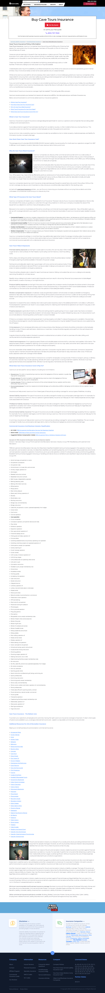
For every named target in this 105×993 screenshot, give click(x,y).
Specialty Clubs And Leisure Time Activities (22, 834)
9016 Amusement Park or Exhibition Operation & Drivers (51, 435)
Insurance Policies (40, 4)
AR (78, 964)
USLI (77, 941)
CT (87, 964)
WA (80, 973)
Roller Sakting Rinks (16, 805)
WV (85, 973)
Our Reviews (13, 979)
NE (78, 970)
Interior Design (15, 787)
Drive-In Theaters (15, 761)
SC (85, 972)
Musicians (13, 791)
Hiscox (88, 932)
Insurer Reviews (29, 964)
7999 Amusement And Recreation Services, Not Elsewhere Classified (35, 430)
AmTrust (68, 927)
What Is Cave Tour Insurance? (19, 102)
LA (89, 966)
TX (91, 972)
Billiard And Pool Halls (17, 746)
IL (81, 966)
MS (89, 968)
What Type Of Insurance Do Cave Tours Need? (23, 109)
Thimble (84, 940)
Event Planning (15, 765)
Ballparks (13, 742)
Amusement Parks (16, 732)
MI (81, 968)
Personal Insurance (30, 968)
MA (92, 966)
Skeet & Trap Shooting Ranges (19, 813)
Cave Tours (14, 753)
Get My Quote (90, 4)
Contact (11, 968)
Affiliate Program (14, 971)
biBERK (87, 927)
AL (76, 964)
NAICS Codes (28, 974)
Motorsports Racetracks (17, 789)
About (61, 4)
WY (89, 973)
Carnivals (13, 751)
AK (76, 982)
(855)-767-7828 (91, 1)
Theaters (13, 824)
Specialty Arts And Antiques (18, 832)
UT (93, 972)
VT (78, 973)
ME (79, 968)
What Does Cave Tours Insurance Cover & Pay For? (24, 111)
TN (89, 972)
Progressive (73, 938)
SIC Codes (27, 978)
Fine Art (13, 772)
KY (87, 966)
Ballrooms (13, 744)
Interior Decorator (16, 784)
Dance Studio (14, 756)
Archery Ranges (15, 734)
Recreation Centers (16, 801)
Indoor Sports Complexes (17, 782)
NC (93, 968)
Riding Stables (15, 803)
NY (90, 970)
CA (82, 964)
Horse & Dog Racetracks (17, 779)
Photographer (14, 796)
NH (83, 970)
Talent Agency (15, 820)
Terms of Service (13, 989)
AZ (80, 964)
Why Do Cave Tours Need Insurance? (21, 107)
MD (76, 968)
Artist (12, 737)
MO (86, 968)
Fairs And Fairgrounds (17, 768)
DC (89, 964)
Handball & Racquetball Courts (19, 777)
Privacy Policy (24, 989)
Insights (53, 4)
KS (85, 966)
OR (78, 972)
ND (76, 970)
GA (76, 966)
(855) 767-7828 (53, 33)
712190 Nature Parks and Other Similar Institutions (32, 432)
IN (83, 966)
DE (92, 964)
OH (93, 970)
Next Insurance (83, 935)
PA (81, 972)
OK (76, 972)
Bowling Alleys (15, 749)
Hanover (82, 932)
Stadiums (13, 817)
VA (76, 973)
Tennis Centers (15, 822)
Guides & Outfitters (16, 775)
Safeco (80, 938)
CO (85, 964)
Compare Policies (58, 964)
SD (87, 972)
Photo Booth (14, 794)
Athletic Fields (15, 739)
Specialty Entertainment (17, 836)
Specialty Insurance (30, 971)
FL (94, 964)
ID (78, 966)
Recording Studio (15, 798)
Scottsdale (85, 938)
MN (83, 968)
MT (91, 968)
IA (80, 966)
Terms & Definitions (45, 975)
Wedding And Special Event (18, 829)
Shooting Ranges (15, 808)
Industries (26, 4)
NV (81, 970)
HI (79, 982)
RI (82, 972)
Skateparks (14, 810)
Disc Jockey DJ (15, 758)
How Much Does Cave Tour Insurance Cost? (22, 104)
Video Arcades (15, 827)
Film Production (15, 770)
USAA (74, 941)
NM (88, 970)
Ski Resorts (14, 815)
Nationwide (74, 935)
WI (83, 973)
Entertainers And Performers (18, 763)
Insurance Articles (44, 978)
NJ (85, 970)
